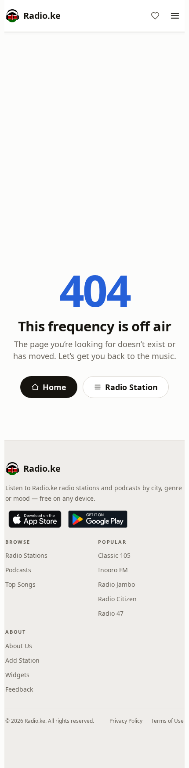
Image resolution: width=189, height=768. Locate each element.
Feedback (19, 689)
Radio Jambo (116, 584)
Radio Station (131, 387)
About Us (18, 646)
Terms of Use (167, 721)
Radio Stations (26, 555)
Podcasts (18, 570)
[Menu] (175, 16)
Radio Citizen (117, 599)
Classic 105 (114, 555)
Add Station (22, 660)
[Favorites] (155, 16)
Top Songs (20, 584)
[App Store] (35, 519)
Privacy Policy (125, 721)
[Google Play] (97, 519)
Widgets (17, 675)
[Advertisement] (94, 137)
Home (54, 387)
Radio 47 (111, 613)
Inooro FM (113, 570)
